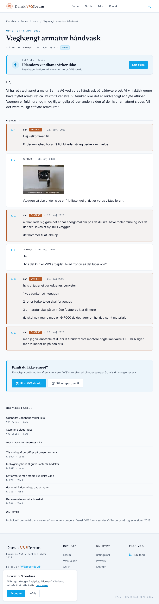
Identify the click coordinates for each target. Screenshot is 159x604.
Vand (35, 21)
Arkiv (101, 6)
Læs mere (42, 585)
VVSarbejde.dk (30, 566)
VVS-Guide (70, 560)
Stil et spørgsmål (67, 383)
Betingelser (103, 554)
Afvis (33, 593)
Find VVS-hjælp (30, 383)
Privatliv (101, 560)
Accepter (16, 593)
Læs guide (138, 64)
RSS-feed (139, 554)
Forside (11, 21)
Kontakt (113, 6)
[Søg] (149, 6)
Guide (88, 6)
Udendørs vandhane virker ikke (49, 64)
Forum (76, 6)
